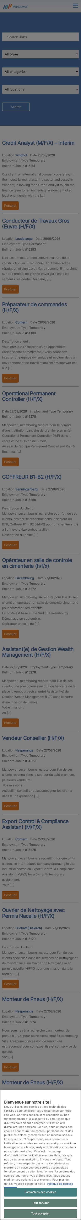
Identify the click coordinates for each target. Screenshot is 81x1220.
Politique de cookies (60, 1183)
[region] (40, 1155)
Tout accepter (40, 1213)
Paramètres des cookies (40, 1192)
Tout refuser (40, 1202)
